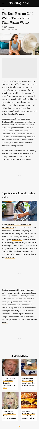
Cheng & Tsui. (20, 310)
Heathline (6, 133)
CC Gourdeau (9, 27)
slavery (4, 96)
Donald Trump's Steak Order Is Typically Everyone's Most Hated (9, 383)
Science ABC (17, 239)
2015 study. (10, 257)
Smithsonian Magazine (13, 114)
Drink (4, 9)
